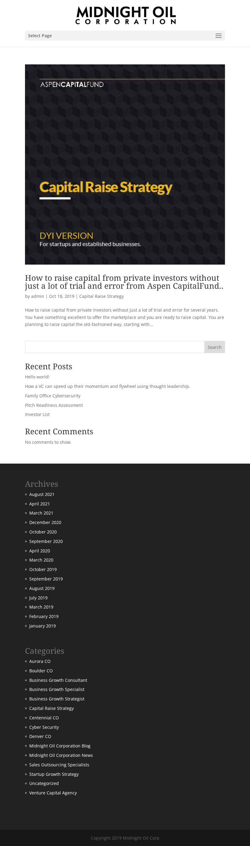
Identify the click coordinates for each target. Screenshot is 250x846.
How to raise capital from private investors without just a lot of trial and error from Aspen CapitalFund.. (124, 281)
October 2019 (43, 569)
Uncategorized (44, 783)
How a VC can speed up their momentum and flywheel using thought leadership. (107, 386)
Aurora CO (40, 661)
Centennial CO (44, 718)
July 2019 (38, 598)
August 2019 (42, 588)
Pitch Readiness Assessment (54, 405)
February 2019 (44, 616)
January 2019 (42, 626)
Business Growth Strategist (56, 699)
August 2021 (42, 494)
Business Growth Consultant (58, 680)
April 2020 (39, 551)
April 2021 (39, 504)
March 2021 (41, 513)
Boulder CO (41, 671)
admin (37, 296)
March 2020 (41, 560)
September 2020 (46, 541)
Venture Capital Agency (53, 793)
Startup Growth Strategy (54, 774)
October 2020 (43, 532)
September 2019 (46, 579)
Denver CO (40, 736)
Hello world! (37, 377)
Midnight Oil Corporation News (61, 755)
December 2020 (45, 522)
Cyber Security (44, 727)
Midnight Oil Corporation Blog (60, 746)
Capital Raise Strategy (101, 296)
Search (215, 347)
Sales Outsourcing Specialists (59, 765)
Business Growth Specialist (56, 689)
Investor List (37, 414)
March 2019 (41, 607)
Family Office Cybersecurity (52, 396)
